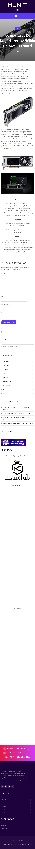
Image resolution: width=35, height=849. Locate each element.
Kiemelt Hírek (7, 381)
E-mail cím (4, 304)
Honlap (3, 313)
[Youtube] (9, 786)
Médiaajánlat (22, 844)
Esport (5, 373)
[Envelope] (12, 786)
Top (4, 393)
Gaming (5, 377)
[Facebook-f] (2, 786)
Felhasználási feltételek (9, 844)
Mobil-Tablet (7, 385)
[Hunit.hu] (17, 3)
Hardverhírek (5, 828)
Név (2, 296)
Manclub (3, 825)
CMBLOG (6, 365)
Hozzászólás (5, 274)
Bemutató (6, 361)
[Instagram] (5, 786)
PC (17, 28)
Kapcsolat (30, 844)
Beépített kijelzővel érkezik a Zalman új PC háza (18, 423)
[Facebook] (17, 10)
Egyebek (5, 369)
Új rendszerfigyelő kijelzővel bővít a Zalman (16, 413)
